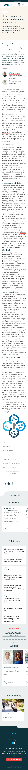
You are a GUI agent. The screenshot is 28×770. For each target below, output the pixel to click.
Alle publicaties (14, 628)
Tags (3, 442)
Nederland (15, 463)
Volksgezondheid (8, 450)
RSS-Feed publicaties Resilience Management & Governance (14, 633)
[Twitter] (5, 483)
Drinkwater (6, 446)
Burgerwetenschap (8, 467)
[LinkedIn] (8, 483)
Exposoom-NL (6, 133)
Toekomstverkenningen (10, 459)
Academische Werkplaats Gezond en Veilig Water (12, 261)
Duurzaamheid (7, 455)
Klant (10, 234)
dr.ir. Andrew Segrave (15, 82)
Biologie (5, 463)
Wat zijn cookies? (17, 1)
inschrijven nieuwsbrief (14, 759)
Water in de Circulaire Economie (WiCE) (13, 236)
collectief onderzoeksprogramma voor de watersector (12, 229)
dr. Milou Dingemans (14, 73)
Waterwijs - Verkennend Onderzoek (13, 472)
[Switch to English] (13, 743)
